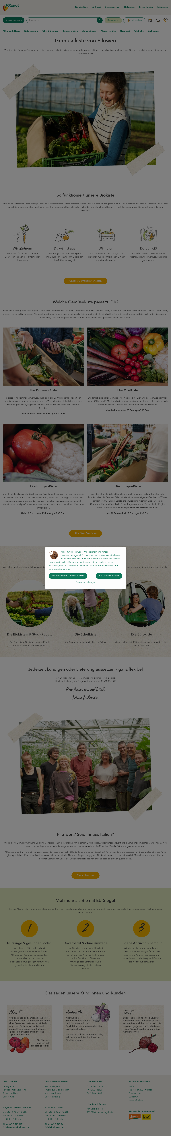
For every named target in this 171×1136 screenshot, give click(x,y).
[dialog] (85, 568)
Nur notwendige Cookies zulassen (68, 576)
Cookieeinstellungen (85, 582)
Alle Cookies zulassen (108, 576)
